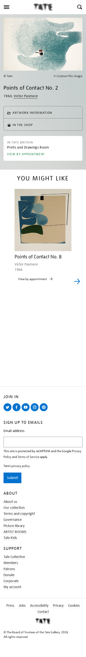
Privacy (58, 605)
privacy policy (20, 466)
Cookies (74, 605)
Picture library (14, 526)
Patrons (9, 569)
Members (11, 563)
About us (10, 502)
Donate (9, 575)
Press (10, 605)
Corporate (11, 581)
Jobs (22, 605)
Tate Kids (10, 538)
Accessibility (39, 605)
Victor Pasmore (26, 96)
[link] (27, 76)
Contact (43, 612)
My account (12, 587)
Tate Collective (14, 557)
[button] (79, 7)
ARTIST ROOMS (15, 532)
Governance (13, 519)
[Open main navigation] (16, 7)
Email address (14, 431)
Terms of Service (28, 457)
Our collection (14, 508)
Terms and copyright (19, 514)
